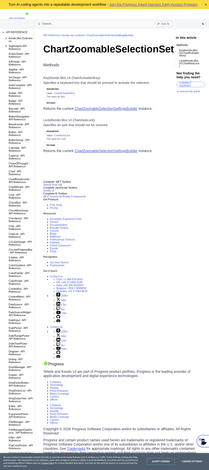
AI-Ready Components (72, 196)
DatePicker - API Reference (18, 329)
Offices (54, 399)
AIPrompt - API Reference (17, 63)
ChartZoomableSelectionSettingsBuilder (110, 35)
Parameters (53, 89)
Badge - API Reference (16, 102)
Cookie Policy (47, 463)
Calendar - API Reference (17, 149)
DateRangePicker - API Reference (20, 337)
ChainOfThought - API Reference (19, 165)
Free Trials (56, 205)
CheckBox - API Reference (18, 204)
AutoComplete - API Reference (20, 87)
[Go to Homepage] (26, 18)
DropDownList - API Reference (20, 392)
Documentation (58, 224)
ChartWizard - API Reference (19, 188)
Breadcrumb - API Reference (19, 126)
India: (70, 285)
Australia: (72, 291)
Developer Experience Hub (65, 219)
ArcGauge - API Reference (18, 79)
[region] (104, 461)
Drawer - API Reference (16, 376)
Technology (56, 385)
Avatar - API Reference (15, 94)
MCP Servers (51, 196)
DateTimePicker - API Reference (19, 345)
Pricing (54, 208)
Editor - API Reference (15, 408)
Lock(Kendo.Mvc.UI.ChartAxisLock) (69, 120)
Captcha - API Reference (17, 157)
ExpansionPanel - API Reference (19, 415)
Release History (59, 227)
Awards (54, 387)
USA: (69, 279)
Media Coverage (59, 393)
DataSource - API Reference (19, 306)
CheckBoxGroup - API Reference (19, 212)
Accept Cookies (161, 461)
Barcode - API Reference (17, 110)
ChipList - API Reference (16, 235)
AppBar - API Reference (16, 71)
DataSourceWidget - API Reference (20, 314)
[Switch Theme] (203, 23)
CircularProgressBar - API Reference (20, 251)
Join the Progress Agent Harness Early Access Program (153, 4)
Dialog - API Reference (16, 361)
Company (55, 382)
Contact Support (185, 84)
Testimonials (57, 265)
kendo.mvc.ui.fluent (73, 35)
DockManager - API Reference (20, 368)
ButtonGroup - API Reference (19, 141)
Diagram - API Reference (17, 353)
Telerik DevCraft (52, 184)
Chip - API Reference (15, 228)
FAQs (53, 251)
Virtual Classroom (60, 245)
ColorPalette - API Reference (19, 274)
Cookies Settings (192, 461)
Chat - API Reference (15, 196)
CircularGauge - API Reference (20, 243)
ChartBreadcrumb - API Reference (20, 181)
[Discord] (58, 321)
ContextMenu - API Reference (19, 298)
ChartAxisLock (62, 135)
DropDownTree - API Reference (21, 400)
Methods (51, 64)
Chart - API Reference (15, 173)
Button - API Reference (15, 134)
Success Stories (59, 262)
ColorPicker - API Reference (19, 282)
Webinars (55, 236)
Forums (54, 230)
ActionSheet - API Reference (19, 55)
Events (54, 248)
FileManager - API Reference (19, 423)
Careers (54, 396)
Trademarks (76, 449)
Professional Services (62, 239)
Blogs (53, 233)
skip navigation (17, 18)
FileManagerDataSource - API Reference (21, 431)
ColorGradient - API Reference (20, 267)
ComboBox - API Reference (18, 290)
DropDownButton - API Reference (19, 384)
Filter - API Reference (15, 439)
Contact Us (56, 276)
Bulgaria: (71, 288)
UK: (69, 282)
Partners (55, 242)
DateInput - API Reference (17, 321)
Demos (54, 222)
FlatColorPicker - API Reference (21, 447)
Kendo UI (48, 190)
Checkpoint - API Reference (18, 220)
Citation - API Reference (16, 259)
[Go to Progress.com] (53, 365)
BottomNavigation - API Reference (20, 118)
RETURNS (51, 103)
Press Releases (59, 390)
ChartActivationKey (64, 93)
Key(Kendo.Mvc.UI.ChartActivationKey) (71, 78)
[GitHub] (58, 317)
